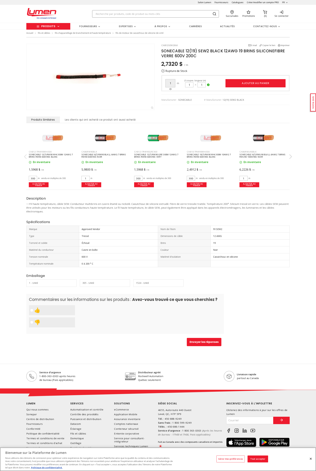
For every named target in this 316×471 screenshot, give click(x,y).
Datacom (75, 423)
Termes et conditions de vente (45, 438)
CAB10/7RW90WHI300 (198, 151)
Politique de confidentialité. (47, 467)
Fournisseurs (221, 2)
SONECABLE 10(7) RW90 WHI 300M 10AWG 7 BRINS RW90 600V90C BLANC (209, 155)
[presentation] (25, 156)
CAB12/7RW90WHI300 (40, 151)
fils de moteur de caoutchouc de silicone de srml (139, 32)
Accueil (29, 32)
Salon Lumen (204, 2)
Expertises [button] (126, 26)
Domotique (77, 438)
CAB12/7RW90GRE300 (145, 151)
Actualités (227, 26)
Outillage (75, 443)
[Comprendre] (170, 89)
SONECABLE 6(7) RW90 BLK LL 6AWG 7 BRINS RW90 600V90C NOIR (103, 155)
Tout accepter (257, 458)
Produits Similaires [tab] (43, 119)
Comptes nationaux (126, 423)
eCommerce (121, 409)
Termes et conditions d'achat (44, 443)
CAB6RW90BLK (89, 151)
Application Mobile (125, 414)
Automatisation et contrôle (87, 409)
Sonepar (31, 414)
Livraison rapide (246, 374)
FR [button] (283, 2)
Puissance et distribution (85, 419)
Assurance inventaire (127, 419)
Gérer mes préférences (230, 458)
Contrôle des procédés (84, 414)
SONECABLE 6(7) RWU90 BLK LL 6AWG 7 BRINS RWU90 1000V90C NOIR (262, 155)
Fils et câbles (78, 433)
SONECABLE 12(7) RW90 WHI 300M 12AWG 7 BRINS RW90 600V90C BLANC (51, 155)
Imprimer (285, 45)
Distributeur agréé (149, 372)
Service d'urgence (50, 372)
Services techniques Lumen (131, 446)
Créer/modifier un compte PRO (263, 2)
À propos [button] (161, 26)
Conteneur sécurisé (126, 428)
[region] (158, 459)
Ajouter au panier (255, 83)
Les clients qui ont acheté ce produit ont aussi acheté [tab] (100, 119)
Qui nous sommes (37, 409)
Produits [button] (48, 26)
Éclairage (75, 428)
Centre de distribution (40, 419)
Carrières (195, 26)
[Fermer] (310, 458)
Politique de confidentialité (42, 433)
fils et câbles (44, 32)
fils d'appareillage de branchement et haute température (83, 32)
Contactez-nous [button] (265, 26)
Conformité (33, 428)
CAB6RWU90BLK (248, 151)
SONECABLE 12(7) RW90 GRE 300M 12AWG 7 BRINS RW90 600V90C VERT (156, 155)
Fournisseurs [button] (88, 26)
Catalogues (238, 2)
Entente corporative (126, 433)
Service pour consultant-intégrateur (129, 440)
